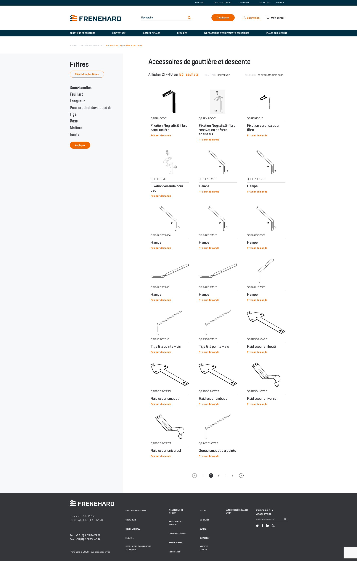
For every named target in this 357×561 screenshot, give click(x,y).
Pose (74, 121)
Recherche (147, 17)
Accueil (73, 45)
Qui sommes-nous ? (177, 533)
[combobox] (228, 75)
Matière (76, 128)
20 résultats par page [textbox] (270, 75)
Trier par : (210, 74)
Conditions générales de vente (237, 512)
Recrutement (175, 551)
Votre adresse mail (265, 519)
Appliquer (80, 145)
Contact (280, 2)
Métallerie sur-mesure (176, 512)
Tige (73, 114)
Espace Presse (175, 542)
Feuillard (76, 94)
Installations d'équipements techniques (227, 33)
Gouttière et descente (82, 33)
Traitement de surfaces (175, 523)
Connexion (204, 538)
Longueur (77, 101)
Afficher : (250, 74)
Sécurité (182, 33)
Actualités (264, 2)
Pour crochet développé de (91, 108)
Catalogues (223, 17)
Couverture (119, 33)
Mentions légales (204, 548)
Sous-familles (80, 87)
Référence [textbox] (224, 75)
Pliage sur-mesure (223, 2)
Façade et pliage (151, 33)
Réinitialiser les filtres (87, 74)
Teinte (74, 134)
